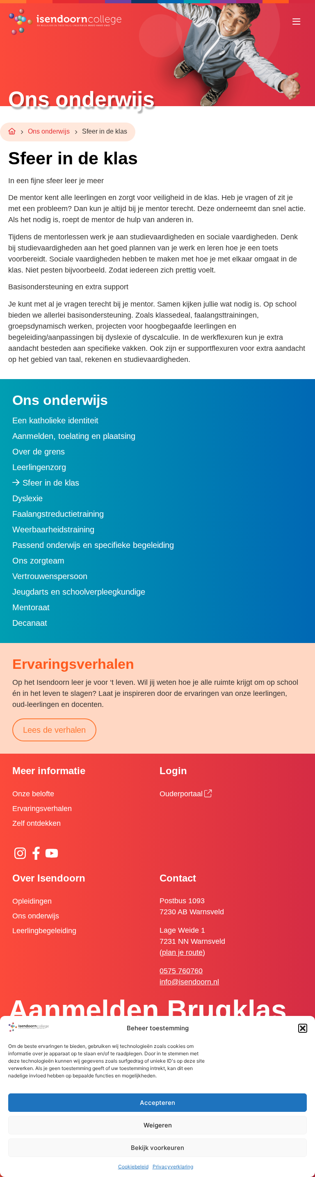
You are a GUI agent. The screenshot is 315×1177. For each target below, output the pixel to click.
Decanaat (29, 622)
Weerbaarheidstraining (53, 529)
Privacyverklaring (173, 1166)
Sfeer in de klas (51, 482)
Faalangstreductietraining (58, 513)
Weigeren (158, 1125)
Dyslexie (27, 498)
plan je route (182, 952)
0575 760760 (181, 971)
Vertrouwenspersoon (49, 576)
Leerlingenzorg (39, 467)
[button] (303, 1028)
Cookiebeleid (133, 1166)
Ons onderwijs (49, 131)
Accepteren (157, 1103)
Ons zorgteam (38, 560)
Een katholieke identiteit (55, 420)
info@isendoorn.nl (189, 982)
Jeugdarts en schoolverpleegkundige (78, 591)
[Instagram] (20, 853)
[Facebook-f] (35, 853)
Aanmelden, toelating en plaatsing (73, 436)
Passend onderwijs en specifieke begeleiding (93, 545)
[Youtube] (51, 853)
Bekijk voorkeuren (157, 1148)
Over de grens (38, 451)
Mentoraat (31, 607)
